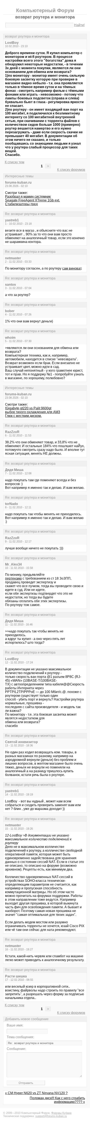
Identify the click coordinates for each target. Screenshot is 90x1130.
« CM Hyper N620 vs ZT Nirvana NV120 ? (36, 1093)
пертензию (13, 578)
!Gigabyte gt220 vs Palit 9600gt (28, 408)
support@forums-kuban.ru (51, 1116)
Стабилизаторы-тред (21, 204)
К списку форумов (71, 169)
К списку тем (14, 162)
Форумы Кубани (61, 1112)
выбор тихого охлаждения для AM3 (32, 412)
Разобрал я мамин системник (28, 196)
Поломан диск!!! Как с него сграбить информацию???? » (57, 1100)
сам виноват (71, 268)
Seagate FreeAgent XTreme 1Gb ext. (32, 200)
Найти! (79, 25)
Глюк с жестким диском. (23, 416)
